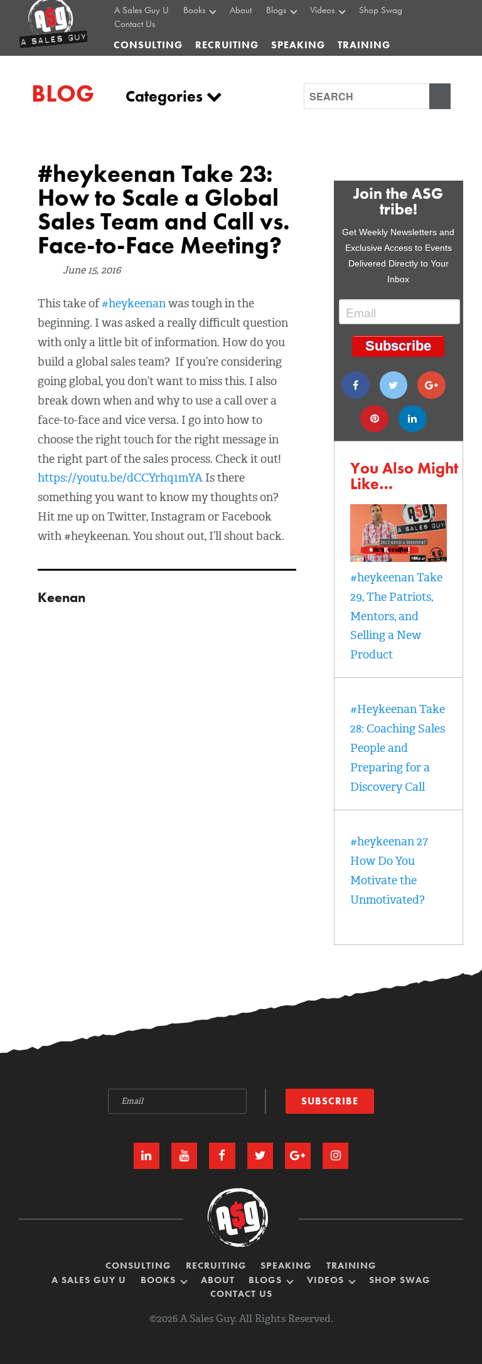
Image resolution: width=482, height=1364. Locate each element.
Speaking (286, 1266)
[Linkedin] (413, 419)
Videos (327, 1280)
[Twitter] (394, 385)
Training (351, 1266)
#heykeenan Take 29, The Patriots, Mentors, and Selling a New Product (396, 616)
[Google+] (431, 385)
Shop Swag (400, 1280)
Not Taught (206, 49)
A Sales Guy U (88, 1280)
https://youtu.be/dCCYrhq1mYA (120, 477)
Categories (166, 96)
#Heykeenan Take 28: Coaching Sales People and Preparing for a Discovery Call (397, 748)
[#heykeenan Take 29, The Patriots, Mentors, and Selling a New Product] (398, 558)
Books (160, 1280)
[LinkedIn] (146, 1155)
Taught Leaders (340, 63)
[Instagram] (335, 1155)
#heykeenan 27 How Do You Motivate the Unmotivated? (389, 870)
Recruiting (216, 1266)
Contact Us (134, 24)
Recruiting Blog (296, 49)
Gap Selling (208, 35)
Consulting (148, 44)
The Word (330, 49)
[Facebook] (355, 385)
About (218, 1280)
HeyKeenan (334, 35)
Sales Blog (288, 35)
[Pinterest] (374, 419)
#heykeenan (135, 303)
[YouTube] (184, 1155)
